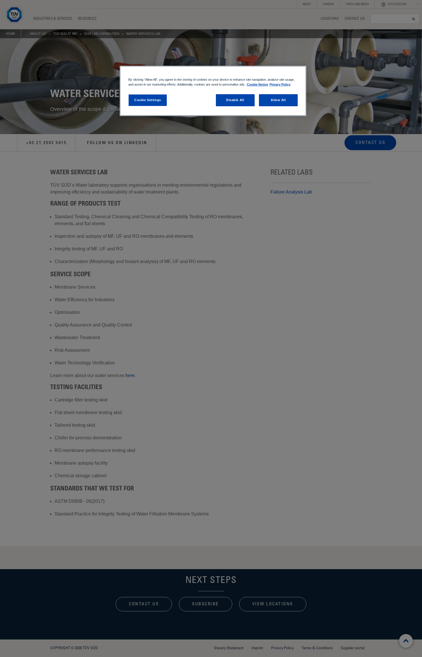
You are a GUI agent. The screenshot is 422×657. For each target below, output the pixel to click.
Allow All (278, 100)
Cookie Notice (257, 84)
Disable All (235, 100)
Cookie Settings (147, 100)
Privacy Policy (280, 84)
